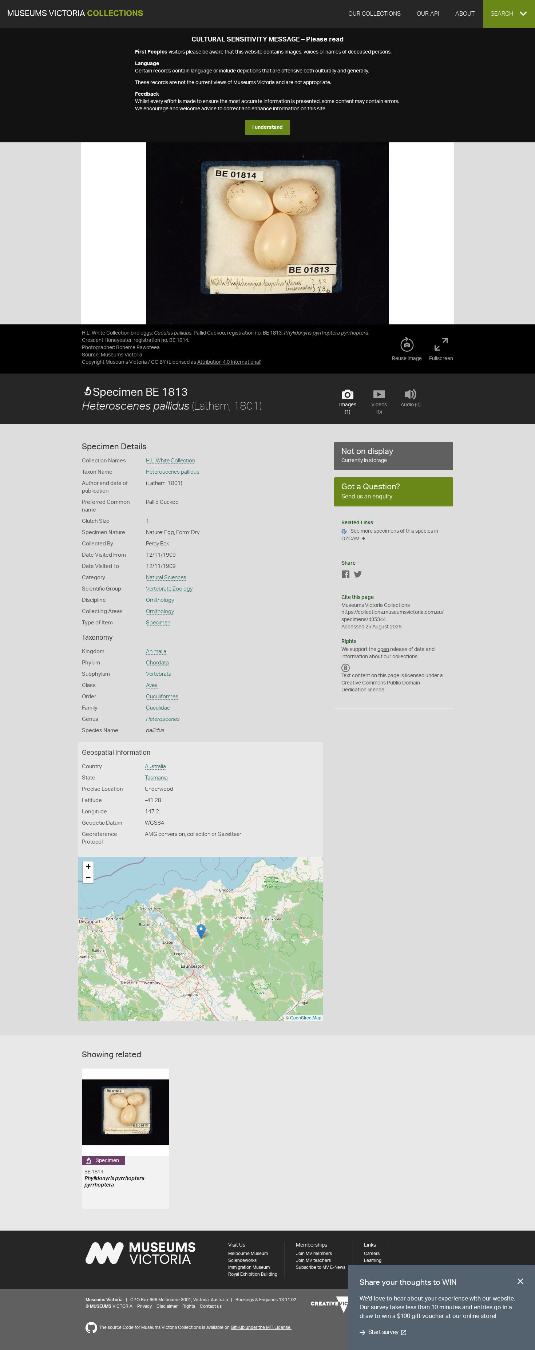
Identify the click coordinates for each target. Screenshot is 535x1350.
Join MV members (314, 1253)
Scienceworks (242, 1260)
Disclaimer (167, 1306)
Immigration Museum (249, 1267)
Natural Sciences (166, 577)
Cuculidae (158, 708)
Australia (155, 766)
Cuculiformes (162, 696)
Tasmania (156, 778)
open (383, 649)
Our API (428, 14)
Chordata (157, 663)
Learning (372, 1260)
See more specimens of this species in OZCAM (389, 535)
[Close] (520, 1282)
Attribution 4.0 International (228, 362)
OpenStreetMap (305, 1017)
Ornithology (160, 600)
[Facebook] (345, 575)
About (465, 14)
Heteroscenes (163, 719)
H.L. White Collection (170, 460)
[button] (509, 14)
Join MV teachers (313, 1260)
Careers (372, 1253)
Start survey (383, 1332)
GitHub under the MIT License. (261, 1327)
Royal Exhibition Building (252, 1274)
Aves (152, 685)
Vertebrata (158, 674)
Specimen (158, 622)
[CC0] (345, 667)
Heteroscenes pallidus (172, 472)
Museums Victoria (75, 13)
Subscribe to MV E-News (320, 1267)
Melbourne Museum (248, 1253)
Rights (188, 1306)
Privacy (144, 1306)
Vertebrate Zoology (169, 589)
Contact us (211, 1306)
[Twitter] (357, 575)
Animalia (156, 651)
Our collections (374, 14)
